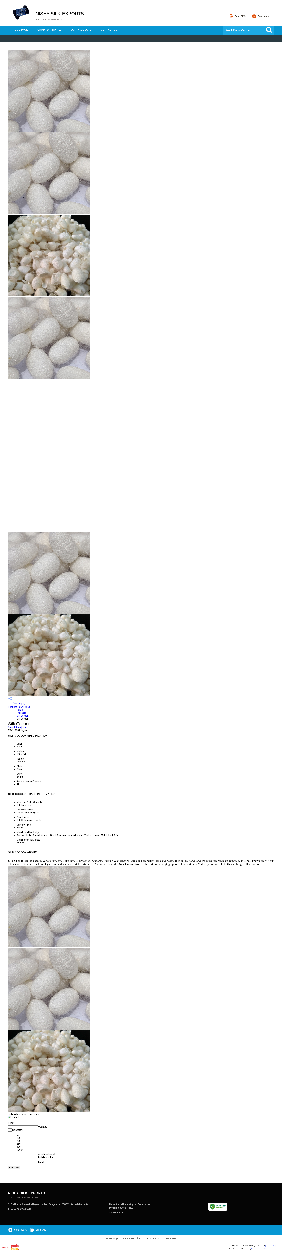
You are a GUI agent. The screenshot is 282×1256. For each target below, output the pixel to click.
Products (21, 713)
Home (20, 710)
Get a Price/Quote (17, 727)
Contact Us (109, 29)
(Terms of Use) (270, 1246)
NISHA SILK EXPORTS (60, 16)
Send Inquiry (19, 703)
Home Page (20, 29)
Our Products (81, 29)
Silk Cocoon (23, 715)
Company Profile (49, 29)
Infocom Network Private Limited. (263, 1249)
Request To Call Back (19, 707)
